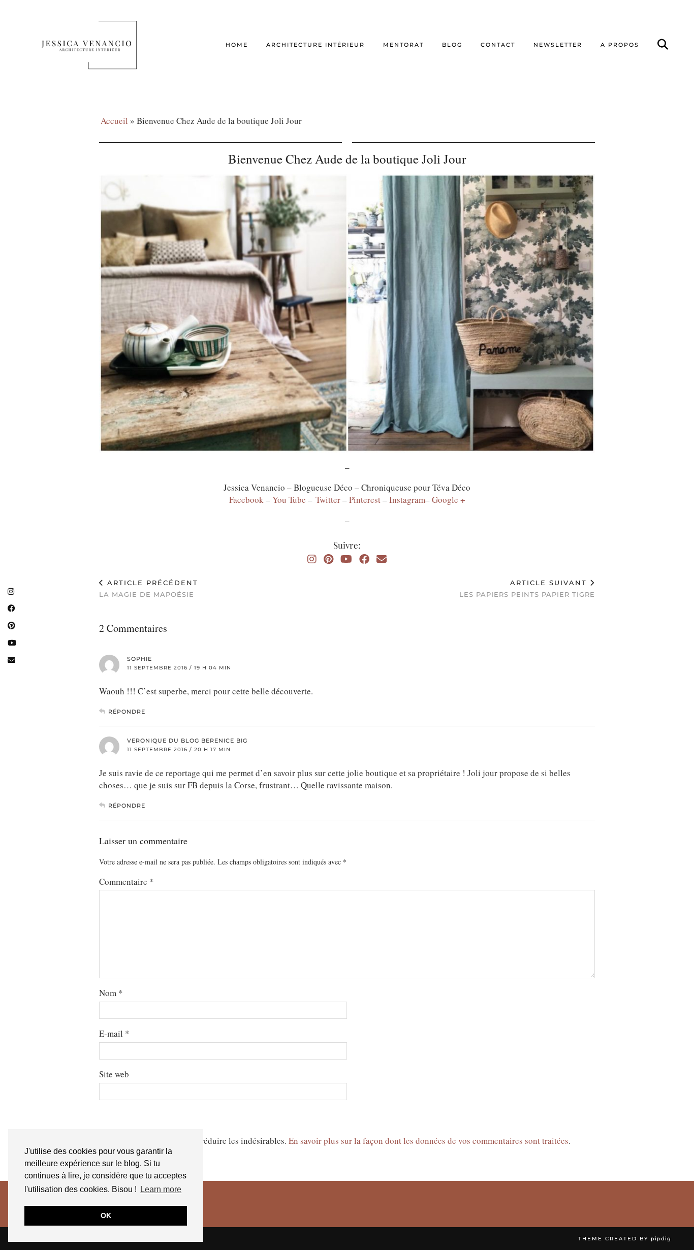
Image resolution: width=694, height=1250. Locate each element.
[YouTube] (346, 559)
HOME (237, 44)
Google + (448, 499)
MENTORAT (403, 44)
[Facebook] (364, 559)
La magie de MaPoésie (148, 588)
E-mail (114, 1033)
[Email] (381, 559)
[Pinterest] (328, 559)
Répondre (126, 711)
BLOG (452, 44)
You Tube (289, 499)
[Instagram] (312, 559)
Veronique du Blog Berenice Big (187, 740)
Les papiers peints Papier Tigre (527, 588)
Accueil (114, 120)
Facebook (247, 499)
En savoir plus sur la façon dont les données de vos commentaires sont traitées (429, 1140)
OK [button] (106, 1215)
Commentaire (126, 881)
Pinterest (366, 499)
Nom (111, 993)
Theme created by (624, 1238)
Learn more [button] (160, 1189)
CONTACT (498, 44)
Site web (114, 1074)
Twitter (329, 499)
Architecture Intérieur (315, 44)
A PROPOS (620, 44)
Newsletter (557, 44)
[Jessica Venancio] (102, 45)
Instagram (407, 499)
